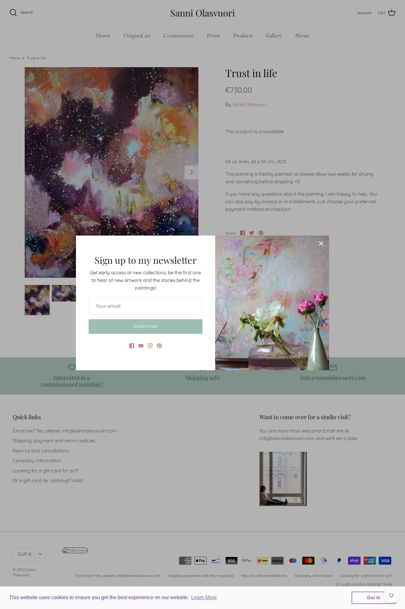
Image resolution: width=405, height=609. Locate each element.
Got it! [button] (374, 597)
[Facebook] (131, 345)
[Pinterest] (159, 345)
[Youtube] (141, 345)
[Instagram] (150, 345)
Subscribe (145, 326)
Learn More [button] (204, 597)
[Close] (321, 243)
